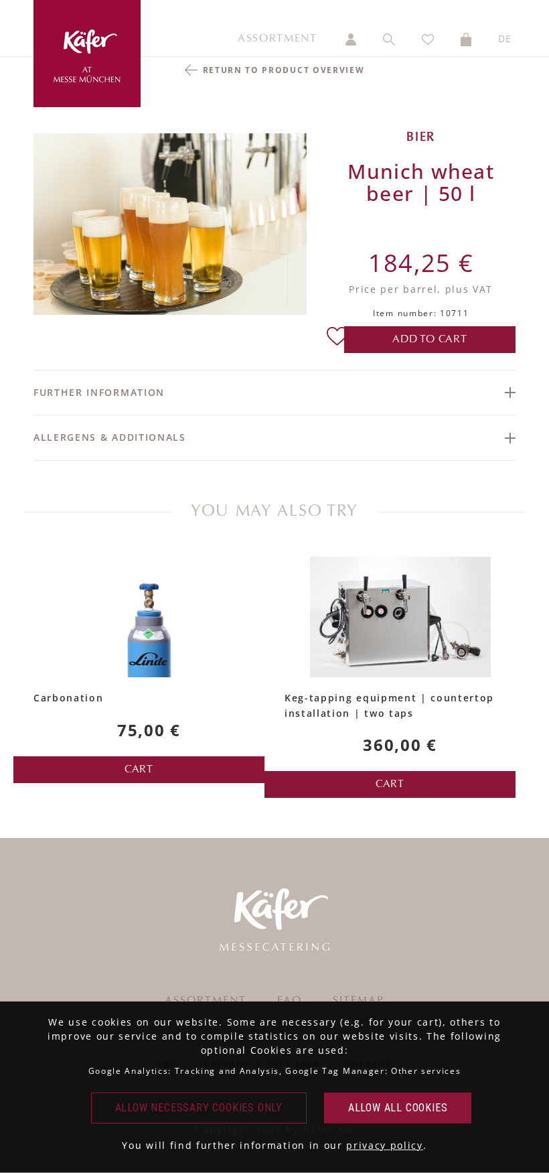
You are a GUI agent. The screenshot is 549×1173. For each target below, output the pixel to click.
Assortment (277, 38)
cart (139, 769)
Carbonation (68, 697)
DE (505, 38)
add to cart (429, 339)
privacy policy (384, 1145)
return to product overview (284, 70)
